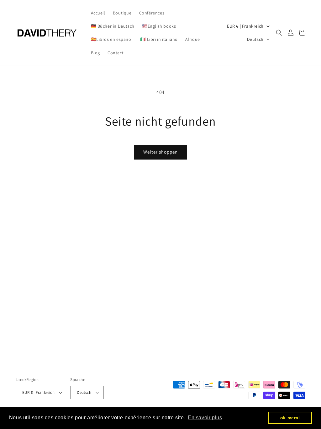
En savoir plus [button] (205, 417)
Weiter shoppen (160, 152)
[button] (279, 33)
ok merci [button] (290, 417)
